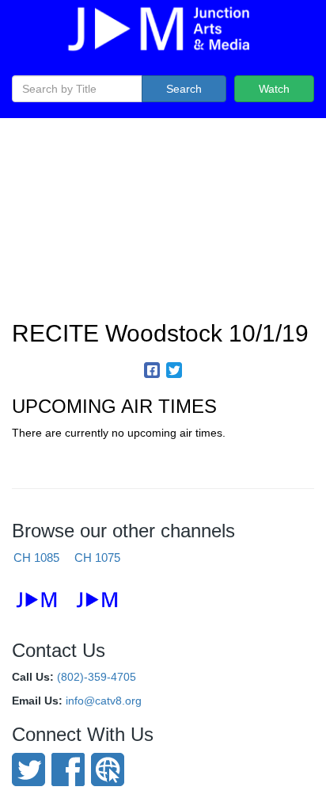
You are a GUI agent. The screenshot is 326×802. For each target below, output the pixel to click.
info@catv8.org (104, 700)
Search (184, 88)
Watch (274, 88)
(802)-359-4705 (96, 676)
